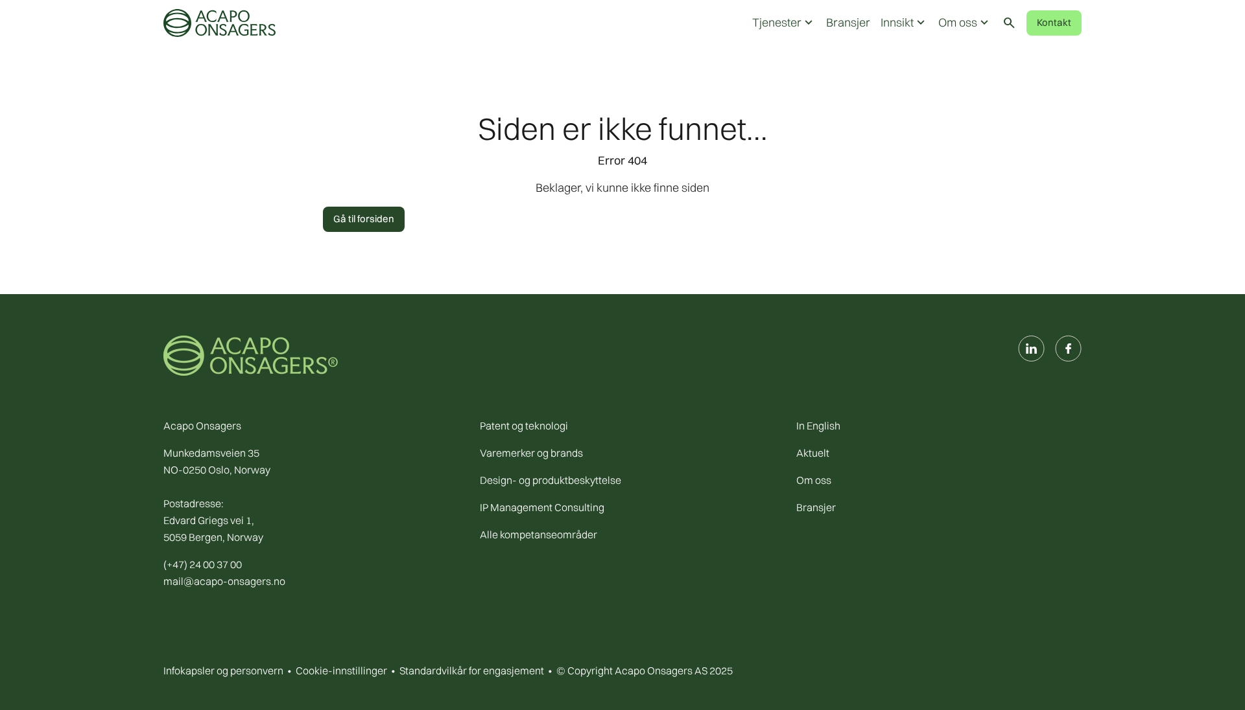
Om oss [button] (964, 22)
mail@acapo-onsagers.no (224, 581)
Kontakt (1054, 22)
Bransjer (848, 22)
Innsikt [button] (904, 22)
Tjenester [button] (784, 22)
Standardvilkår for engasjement (471, 670)
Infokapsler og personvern (223, 670)
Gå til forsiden (363, 218)
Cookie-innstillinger (341, 670)
